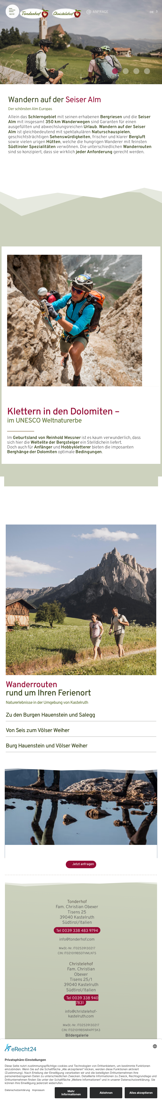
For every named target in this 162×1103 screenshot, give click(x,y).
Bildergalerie (77, 1035)
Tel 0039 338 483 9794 (77, 930)
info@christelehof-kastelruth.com (81, 1014)
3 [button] (136, 71)
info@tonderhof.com (77, 939)
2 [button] (126, 71)
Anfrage (100, 12)
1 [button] (115, 71)
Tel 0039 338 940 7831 (82, 1001)
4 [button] (147, 71)
